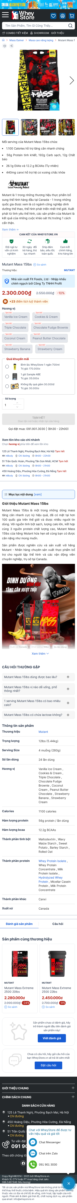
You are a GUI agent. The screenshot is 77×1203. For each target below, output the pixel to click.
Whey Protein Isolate (53, 861)
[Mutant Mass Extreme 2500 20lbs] (19, 963)
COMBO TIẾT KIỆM (17, 33)
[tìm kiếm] (70, 25)
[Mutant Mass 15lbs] (10, 127)
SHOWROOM (41, 33)
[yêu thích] (53, 16)
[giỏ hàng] (72, 16)
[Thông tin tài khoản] (63, 16)
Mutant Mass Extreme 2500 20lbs (18, 990)
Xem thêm (9, 229)
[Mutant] (26, 185)
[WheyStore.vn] (23, 15)
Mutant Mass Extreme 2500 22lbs (56, 990)
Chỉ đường (24, 455)
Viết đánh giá (52, 1038)
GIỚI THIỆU (57, 33)
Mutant (69, 270)
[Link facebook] (23, 1163)
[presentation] (72, 80)
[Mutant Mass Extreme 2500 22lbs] (57, 963)
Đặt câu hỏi (48, 1065)
